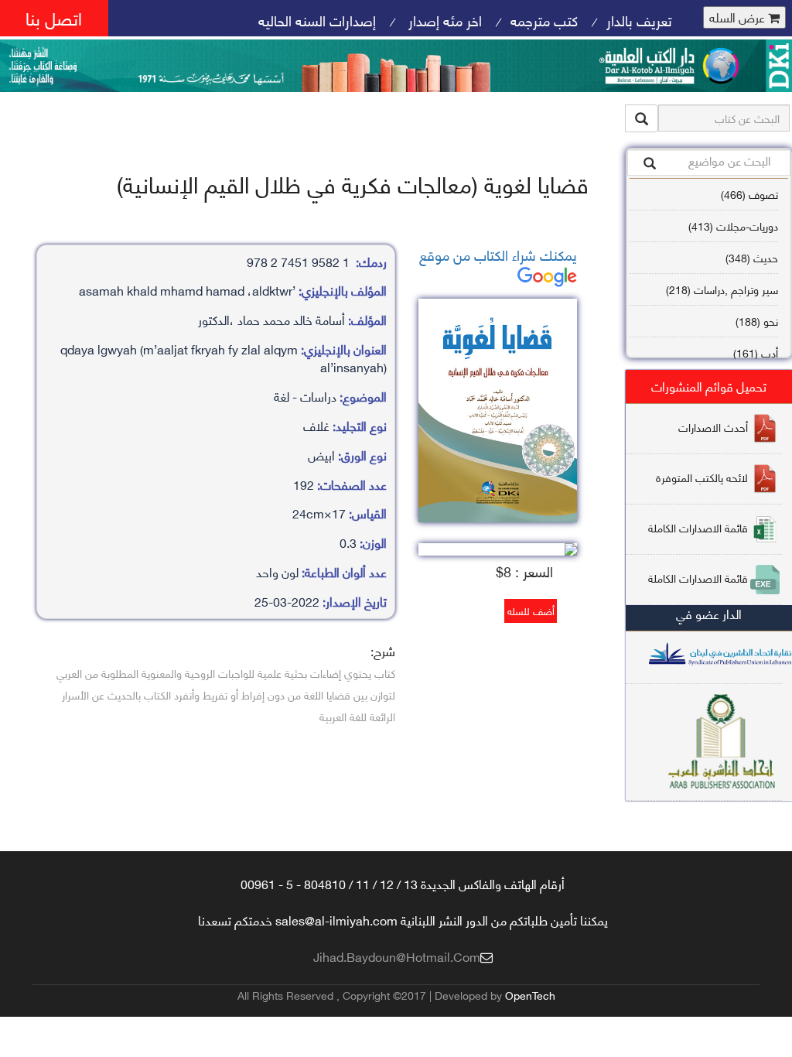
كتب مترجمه (544, 19)
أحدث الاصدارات (713, 426)
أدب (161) (755, 352)
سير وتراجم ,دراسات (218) (722, 289)
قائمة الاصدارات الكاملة (698, 527)
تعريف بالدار (639, 19)
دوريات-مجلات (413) (733, 225)
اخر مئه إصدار (443, 19)
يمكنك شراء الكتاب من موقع (498, 254)
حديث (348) (751, 257)
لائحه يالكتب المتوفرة (702, 477)
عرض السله (738, 17)
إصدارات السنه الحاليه (317, 19)
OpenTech (530, 994)
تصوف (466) (749, 193)
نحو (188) (757, 320)
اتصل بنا (54, 17)
